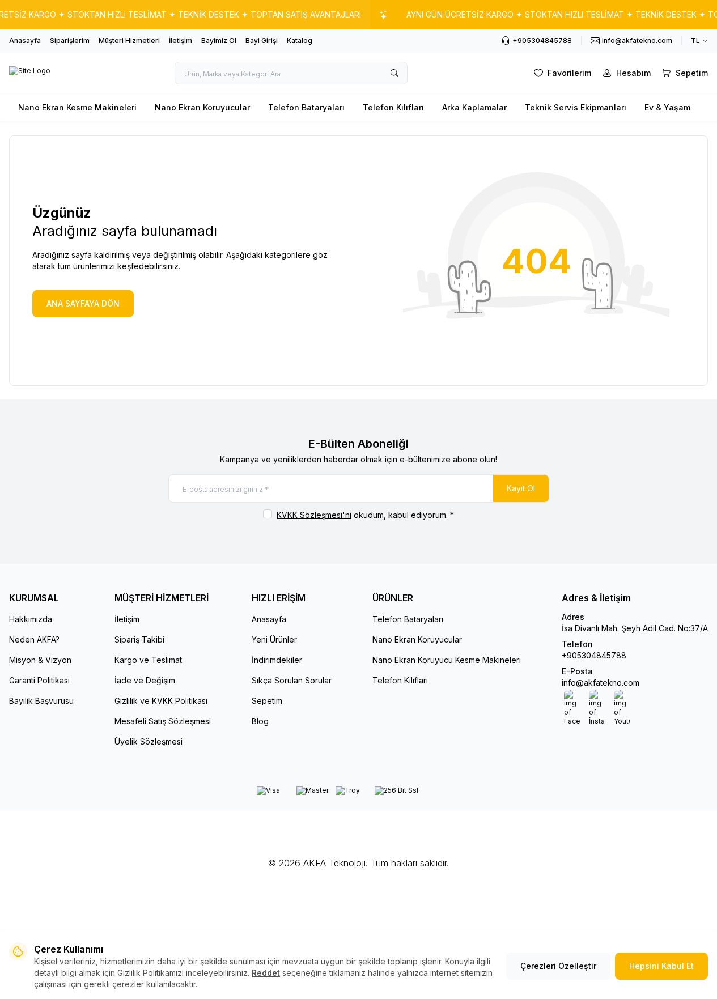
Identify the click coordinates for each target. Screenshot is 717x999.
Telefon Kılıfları (393, 107)
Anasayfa (25, 40)
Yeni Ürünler (274, 639)
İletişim (180, 40)
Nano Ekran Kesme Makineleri (77, 107)
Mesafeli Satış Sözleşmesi (162, 721)
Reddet (266, 972)
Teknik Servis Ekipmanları (575, 107)
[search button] (394, 73)
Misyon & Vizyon (40, 660)
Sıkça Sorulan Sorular (292, 680)
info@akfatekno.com (600, 682)
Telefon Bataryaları (306, 107)
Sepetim (267, 700)
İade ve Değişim (144, 680)
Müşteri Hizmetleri (129, 40)
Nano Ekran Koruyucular (202, 107)
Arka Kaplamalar (474, 107)
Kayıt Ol (521, 488)
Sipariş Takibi (139, 639)
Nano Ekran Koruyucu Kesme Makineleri (446, 660)
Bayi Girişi (261, 40)
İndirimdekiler (277, 660)
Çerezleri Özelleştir (558, 966)
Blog (260, 721)
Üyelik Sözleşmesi (148, 741)
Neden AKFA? (34, 639)
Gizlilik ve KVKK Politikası (160, 700)
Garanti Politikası (39, 680)
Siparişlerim (70, 40)
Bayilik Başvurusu (41, 700)
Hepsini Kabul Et (661, 966)
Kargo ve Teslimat (148, 660)
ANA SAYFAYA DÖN (83, 303)
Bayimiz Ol (218, 40)
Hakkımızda (30, 619)
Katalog (299, 40)
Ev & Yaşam (667, 107)
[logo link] (29, 73)
